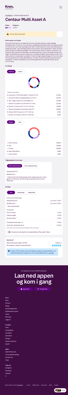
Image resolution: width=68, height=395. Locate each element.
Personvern (44, 385)
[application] (34, 82)
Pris (11, 192)
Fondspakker (9, 330)
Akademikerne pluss (11, 311)
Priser (7, 360)
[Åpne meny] (61, 7)
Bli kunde (8, 317)
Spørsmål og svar (10, 352)
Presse (28, 385)
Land (19, 122)
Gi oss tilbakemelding (12, 354)
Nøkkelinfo (31, 192)
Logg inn (8, 320)
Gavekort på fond (10, 341)
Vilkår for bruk (35, 385)
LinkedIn (8, 373)
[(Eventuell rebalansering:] (23, 225)
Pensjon (7, 338)
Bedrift (7, 344)
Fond (6, 327)
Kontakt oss (9, 357)
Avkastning (20, 192)
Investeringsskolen (11, 309)
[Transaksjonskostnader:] (22, 222)
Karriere (7, 303)
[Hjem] (9, 7)
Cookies (56, 385)
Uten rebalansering (30, 166)
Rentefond (8, 336)
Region (11, 122)
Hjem (7, 300)
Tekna (7, 314)
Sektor (20, 71)
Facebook (8, 371)
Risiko (50, 385)
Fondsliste (8, 15)
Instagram (8, 368)
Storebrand (20, 385)
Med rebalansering (14, 166)
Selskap (11, 71)
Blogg (7, 306)
